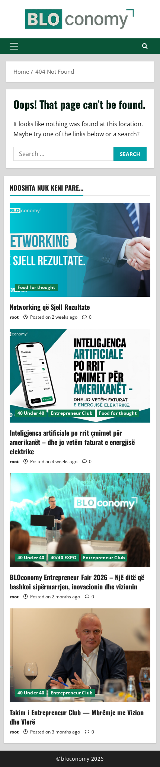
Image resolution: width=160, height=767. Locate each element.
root (14, 317)
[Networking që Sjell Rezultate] (80, 250)
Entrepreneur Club (72, 413)
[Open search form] (145, 46)
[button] (14, 46)
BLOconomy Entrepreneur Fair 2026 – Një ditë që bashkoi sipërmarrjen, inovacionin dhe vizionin (77, 581)
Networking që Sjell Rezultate (50, 307)
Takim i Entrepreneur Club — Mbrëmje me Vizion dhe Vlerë (77, 716)
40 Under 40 (30, 413)
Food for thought (36, 287)
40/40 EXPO (64, 557)
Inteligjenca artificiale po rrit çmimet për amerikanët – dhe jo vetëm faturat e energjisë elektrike (72, 442)
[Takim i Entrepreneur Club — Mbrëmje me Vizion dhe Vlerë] (80, 655)
